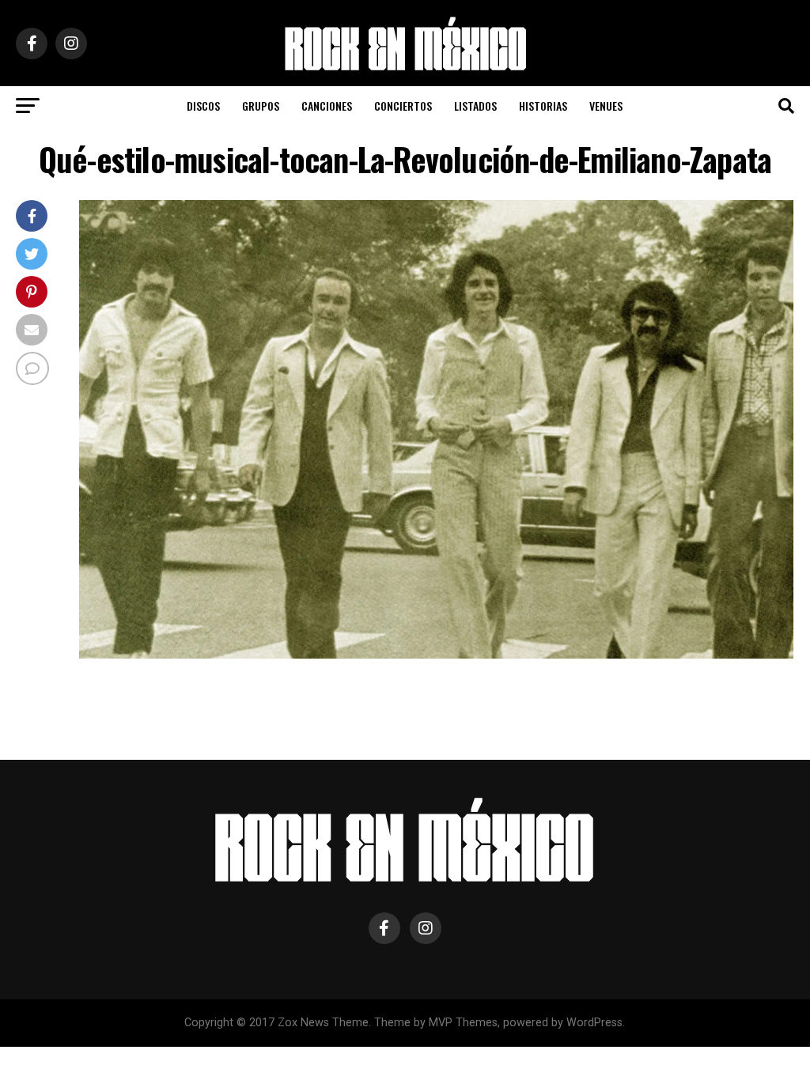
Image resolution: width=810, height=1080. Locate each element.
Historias (543, 105)
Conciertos (403, 105)
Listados (475, 105)
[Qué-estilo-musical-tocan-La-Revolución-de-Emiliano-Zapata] (436, 654)
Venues (606, 105)
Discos (203, 105)
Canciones (326, 105)
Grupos (260, 105)
